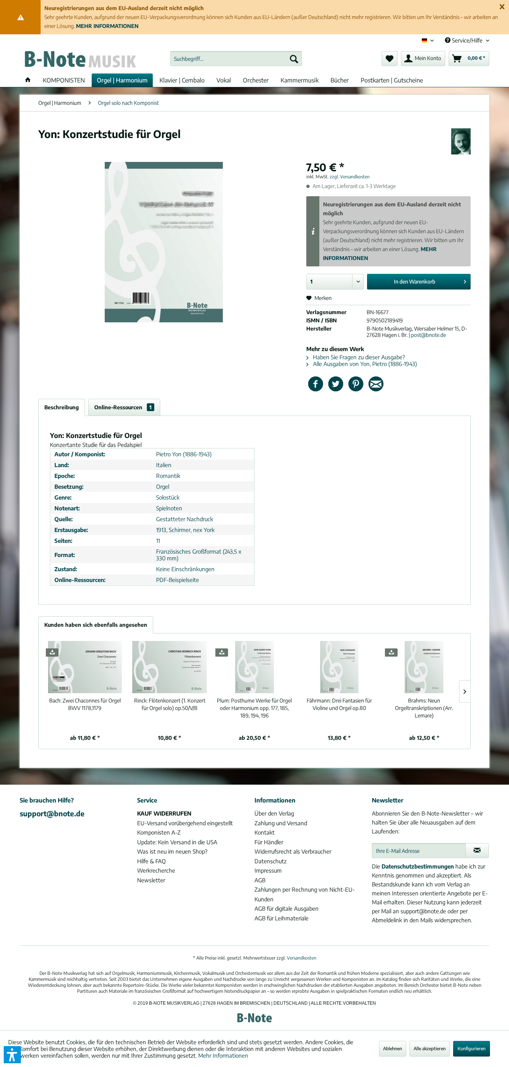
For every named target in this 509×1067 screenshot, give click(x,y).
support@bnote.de (52, 813)
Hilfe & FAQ (151, 861)
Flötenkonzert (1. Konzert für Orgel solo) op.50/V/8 (169, 704)
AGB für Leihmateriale (282, 918)
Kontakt (265, 832)
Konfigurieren (472, 1048)
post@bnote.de (428, 335)
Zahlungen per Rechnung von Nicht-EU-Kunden (305, 894)
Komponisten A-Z (159, 832)
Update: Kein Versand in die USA (177, 842)
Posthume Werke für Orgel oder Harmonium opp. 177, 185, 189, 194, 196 (254, 708)
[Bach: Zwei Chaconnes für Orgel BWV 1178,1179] (85, 667)
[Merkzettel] (390, 58)
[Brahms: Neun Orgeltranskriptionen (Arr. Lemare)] (424, 667)
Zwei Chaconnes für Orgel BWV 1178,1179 (85, 704)
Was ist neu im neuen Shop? (172, 851)
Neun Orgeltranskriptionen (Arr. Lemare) (424, 708)
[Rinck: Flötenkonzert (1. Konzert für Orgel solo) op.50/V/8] (170, 667)
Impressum (268, 870)
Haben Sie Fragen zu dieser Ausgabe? (358, 357)
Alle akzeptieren (430, 1048)
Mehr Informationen (223, 1055)
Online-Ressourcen (123, 407)
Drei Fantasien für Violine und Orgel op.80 (339, 704)
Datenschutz (271, 861)
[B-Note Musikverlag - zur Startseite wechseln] (79, 60)
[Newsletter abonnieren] (477, 850)
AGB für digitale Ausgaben (287, 908)
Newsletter (151, 880)
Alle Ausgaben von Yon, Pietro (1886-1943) (364, 363)
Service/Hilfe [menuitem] (467, 40)
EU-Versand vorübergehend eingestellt (185, 823)
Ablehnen (392, 1048)
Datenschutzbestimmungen (418, 866)
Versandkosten (301, 958)
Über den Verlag (274, 813)
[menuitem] (236, 58)
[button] (12, 1054)
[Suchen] (294, 58)
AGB (260, 880)
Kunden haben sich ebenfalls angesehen (95, 625)
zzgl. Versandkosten (350, 176)
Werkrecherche (156, 870)
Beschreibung (61, 407)
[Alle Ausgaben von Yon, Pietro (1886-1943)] (461, 141)
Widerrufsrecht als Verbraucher (293, 851)
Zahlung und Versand (281, 823)
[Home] (28, 80)
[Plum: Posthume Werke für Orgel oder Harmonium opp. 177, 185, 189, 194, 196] (254, 667)
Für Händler (269, 842)
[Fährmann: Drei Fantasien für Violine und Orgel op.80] (339, 667)
